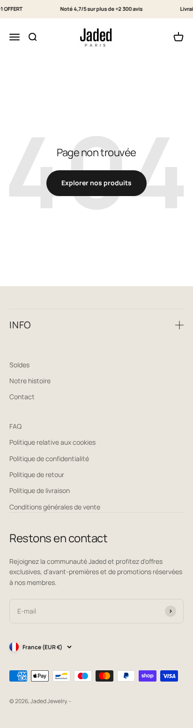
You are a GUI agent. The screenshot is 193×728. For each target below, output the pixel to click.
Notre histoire (30, 380)
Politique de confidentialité (49, 458)
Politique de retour (36, 474)
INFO (20, 324)
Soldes (19, 364)
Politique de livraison (39, 490)
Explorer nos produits (96, 182)
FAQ (15, 426)
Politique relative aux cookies (52, 442)
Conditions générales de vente (54, 506)
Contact (22, 396)
